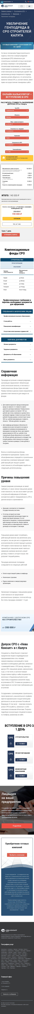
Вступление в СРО (19, 11)
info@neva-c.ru (4, 989)
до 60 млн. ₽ (9, 124)
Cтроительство (10, 110)
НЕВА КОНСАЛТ (6, 1003)
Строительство (5, 14)
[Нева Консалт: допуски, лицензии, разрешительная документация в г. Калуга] (7, 5)
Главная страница (6, 11)
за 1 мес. (8, 151)
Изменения (16, 14)
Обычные (8, 117)
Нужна (8, 138)
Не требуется (9, 131)
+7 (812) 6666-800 (5, 986)
